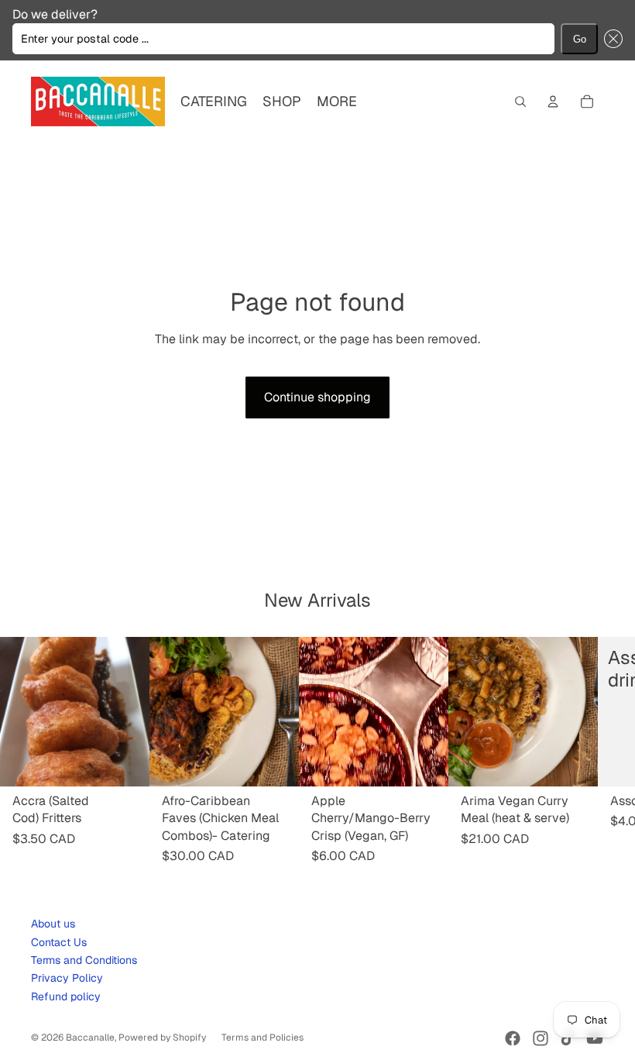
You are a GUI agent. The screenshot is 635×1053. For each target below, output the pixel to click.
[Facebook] (512, 1038)
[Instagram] (540, 1038)
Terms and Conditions (84, 960)
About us (53, 924)
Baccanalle (90, 1037)
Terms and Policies (262, 1037)
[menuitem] (337, 102)
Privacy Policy (67, 978)
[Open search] (520, 101)
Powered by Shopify (162, 1037)
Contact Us (59, 942)
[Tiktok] (567, 1038)
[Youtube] (594, 1038)
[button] (610, 38)
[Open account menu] (553, 101)
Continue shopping (317, 397)
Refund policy (66, 996)
